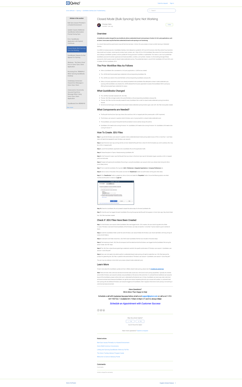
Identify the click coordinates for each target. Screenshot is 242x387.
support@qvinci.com (150, 296)
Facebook (98, 310)
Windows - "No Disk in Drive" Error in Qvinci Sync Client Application (76, 65)
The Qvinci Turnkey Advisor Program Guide (110, 353)
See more (70, 107)
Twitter (101, 310)
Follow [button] (169, 24)
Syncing (78, 10)
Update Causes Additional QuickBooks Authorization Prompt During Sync (76, 32)
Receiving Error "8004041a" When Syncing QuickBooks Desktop (76, 74)
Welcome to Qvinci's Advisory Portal (108, 357)
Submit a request (163, 3)
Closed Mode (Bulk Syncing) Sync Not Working (77, 49)
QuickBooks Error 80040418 (76, 103)
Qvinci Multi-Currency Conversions (108, 346)
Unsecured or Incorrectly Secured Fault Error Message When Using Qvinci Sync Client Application (76, 94)
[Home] (73, 4)
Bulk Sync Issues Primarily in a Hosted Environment (76, 24)
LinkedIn (104, 310)
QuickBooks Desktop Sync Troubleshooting (94, 10)
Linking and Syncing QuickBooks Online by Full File (113, 349)
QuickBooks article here (157, 269)
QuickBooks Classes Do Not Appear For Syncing (76, 56)
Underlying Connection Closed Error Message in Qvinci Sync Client (75, 83)
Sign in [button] (172, 3)
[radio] (130, 321)
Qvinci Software (70, 10)
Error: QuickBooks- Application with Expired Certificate (75, 41)
